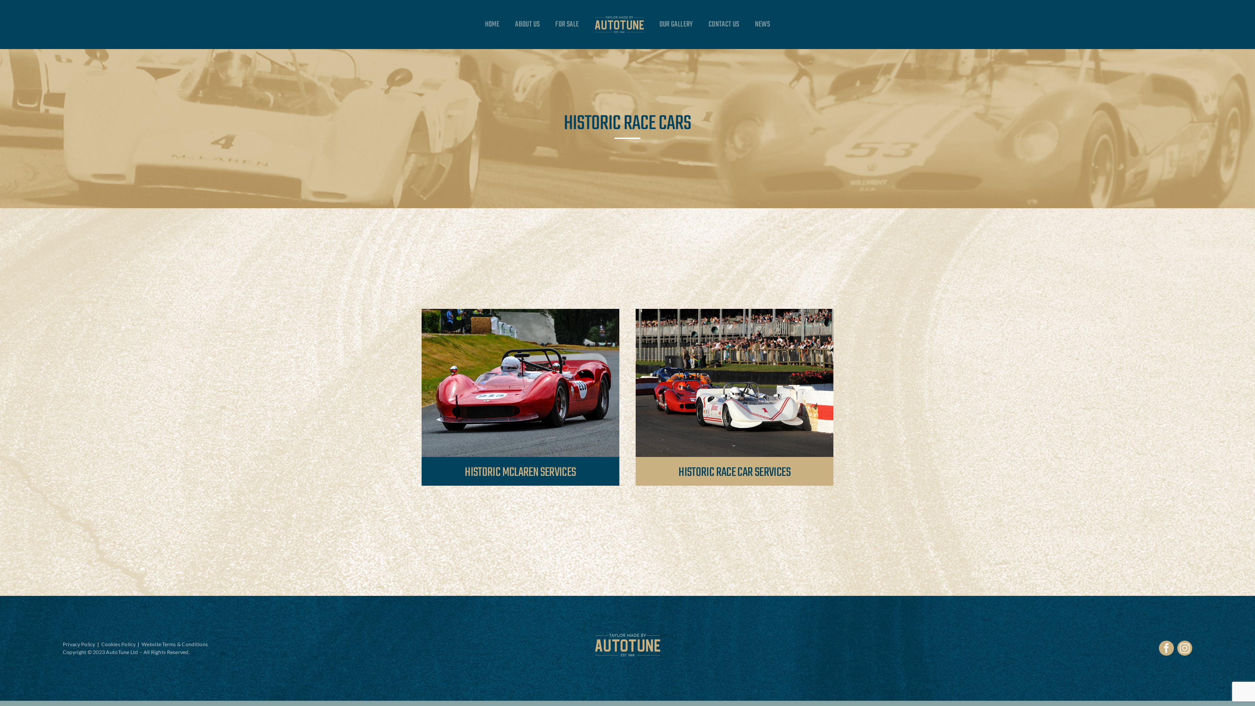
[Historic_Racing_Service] (734, 311)
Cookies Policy (118, 644)
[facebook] (1166, 648)
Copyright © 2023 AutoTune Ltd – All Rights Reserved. (126, 652)
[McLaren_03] (520, 311)
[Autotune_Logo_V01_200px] (627, 636)
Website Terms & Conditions (175, 644)
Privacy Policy (79, 644)
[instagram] (1184, 648)
